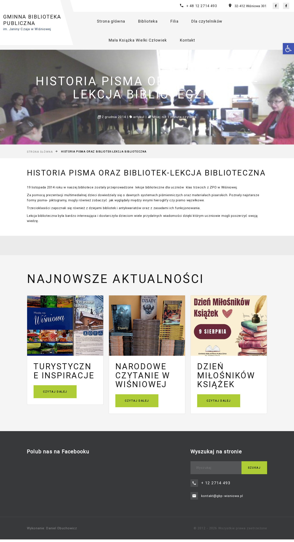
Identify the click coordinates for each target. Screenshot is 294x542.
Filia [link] (174, 21)
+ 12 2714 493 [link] (215, 483)
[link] (288, 48)
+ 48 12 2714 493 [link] (201, 6)
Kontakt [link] (187, 40)
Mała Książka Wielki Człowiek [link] (138, 40)
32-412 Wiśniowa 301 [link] (250, 6)
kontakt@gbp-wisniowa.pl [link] (222, 496)
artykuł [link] (138, 117)
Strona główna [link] (111, 21)
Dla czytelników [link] (206, 21)
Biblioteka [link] (148, 21)
